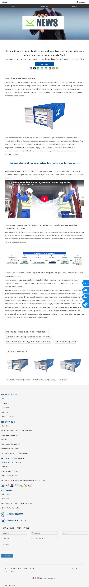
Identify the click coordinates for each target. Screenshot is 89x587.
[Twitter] (30, 485)
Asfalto (4, 439)
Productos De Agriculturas (44, 379)
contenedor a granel (65, 341)
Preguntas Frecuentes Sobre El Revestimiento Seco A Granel (23, 480)
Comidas (63, 379)
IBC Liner (5, 499)
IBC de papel (6, 494)
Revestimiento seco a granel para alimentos (28, 341)
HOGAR (14, 6)
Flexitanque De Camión (10, 449)
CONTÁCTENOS (8, 417)
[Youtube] (7, 485)
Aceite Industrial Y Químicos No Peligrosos (17, 430)
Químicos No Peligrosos (18, 379)
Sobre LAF (44, 6)
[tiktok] (12, 485)
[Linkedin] (3, 485)
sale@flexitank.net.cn (15, 520)
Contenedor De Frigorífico (11, 444)
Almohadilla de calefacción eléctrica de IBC (17, 503)
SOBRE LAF (6, 403)
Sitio (81, 59)
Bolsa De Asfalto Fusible (10, 508)
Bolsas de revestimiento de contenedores (27, 331)
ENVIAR (7, 556)
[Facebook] (16, 485)
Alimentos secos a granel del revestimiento (28, 336)
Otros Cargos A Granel (10, 476)
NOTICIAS (5, 412)
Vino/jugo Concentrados (10, 435)
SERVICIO (5, 408)
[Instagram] (25, 485)
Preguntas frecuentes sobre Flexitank (15, 453)
